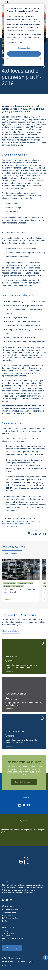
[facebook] (29, 534)
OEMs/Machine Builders (25, 583)
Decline (24, 60)
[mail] (44, 534)
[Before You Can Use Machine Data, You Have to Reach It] (21, 580)
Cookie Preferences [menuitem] (9, 966)
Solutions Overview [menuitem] (10, 910)
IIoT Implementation (10, 583)
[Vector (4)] (24, 805)
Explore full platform (11, 631)
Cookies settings (24, 48)
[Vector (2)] (19, 805)
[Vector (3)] (28, 805)
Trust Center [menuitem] (20, 962)
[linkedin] (36, 534)
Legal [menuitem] (29, 962)
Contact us (10, 948)
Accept (24, 54)
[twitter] (32, 534)
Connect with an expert (23, 782)
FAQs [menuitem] (4, 921)
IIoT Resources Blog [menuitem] (10, 918)
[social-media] (3, 900)
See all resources (11, 553)
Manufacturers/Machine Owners (13, 586)
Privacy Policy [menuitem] (7, 962)
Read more (7, 599)
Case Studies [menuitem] (7, 915)
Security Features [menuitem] (9, 912)
